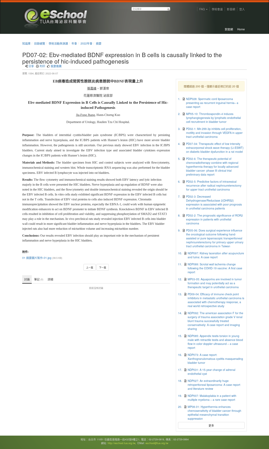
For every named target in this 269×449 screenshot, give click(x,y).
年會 (74, 43)
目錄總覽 (39, 43)
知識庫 (26, 43)
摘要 (98, 43)
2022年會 (86, 43)
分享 (31, 66)
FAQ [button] (202, 9)
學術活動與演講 (58, 43)
